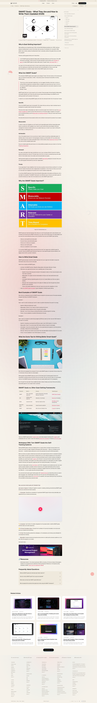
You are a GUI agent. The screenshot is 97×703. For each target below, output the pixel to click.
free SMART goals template (29, 288)
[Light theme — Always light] (83, 701)
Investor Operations (45, 692)
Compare (28, 685)
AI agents (53, 408)
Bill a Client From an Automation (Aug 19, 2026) (79, 672)
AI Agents (12, 685)
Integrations (13, 670)
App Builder (44, 665)
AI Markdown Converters (61, 691)
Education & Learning (45, 694)
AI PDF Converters (60, 688)
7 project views (35, 437)
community (35, 476)
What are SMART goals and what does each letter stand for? (32, 573)
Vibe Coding (44, 667)
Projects (12, 683)
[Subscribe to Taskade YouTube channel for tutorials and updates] (72, 701)
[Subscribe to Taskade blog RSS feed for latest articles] (77, 701)
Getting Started (13, 691)
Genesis (12, 681)
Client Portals (75, 690)
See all (12, 686)
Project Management (45, 678)
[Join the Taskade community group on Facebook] (79, 701)
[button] (40, 509)
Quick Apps (28, 665)
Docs (12, 689)
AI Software (59, 675)
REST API (12, 693)
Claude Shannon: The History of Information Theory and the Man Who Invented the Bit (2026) (79, 666)
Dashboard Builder (45, 670)
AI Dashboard (59, 681)
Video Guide (44, 664)
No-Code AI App (59, 677)
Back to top (67, 47)
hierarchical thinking (53, 139)
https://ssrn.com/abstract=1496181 (36, 565)
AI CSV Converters (60, 690)
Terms (20, 701)
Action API (13, 694)
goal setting (45, 158)
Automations (35, 465)
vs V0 (27, 691)
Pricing (73, 3)
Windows (28, 680)
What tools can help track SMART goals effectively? (30, 579)
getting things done (24, 145)
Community (29, 662)
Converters (60, 685)
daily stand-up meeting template (40, 113)
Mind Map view (54, 401)
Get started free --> (54, 62)
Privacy (18, 701)
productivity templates (44, 438)
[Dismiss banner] (95, 1)
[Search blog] (85, 6)
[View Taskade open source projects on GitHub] (74, 701)
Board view (54, 398)
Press (12, 673)
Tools (27, 666)
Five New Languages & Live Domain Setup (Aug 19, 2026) (79, 674)
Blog (74, 662)
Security (23, 701)
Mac (27, 679)
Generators (60, 673)
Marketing (43, 682)
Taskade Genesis (44, 473)
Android (28, 675)
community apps (57, 438)
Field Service (75, 693)
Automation (74, 684)
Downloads (29, 673)
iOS (27, 677)
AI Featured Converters (60, 687)
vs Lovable (28, 689)
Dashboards (28, 668)
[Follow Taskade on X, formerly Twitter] (70, 701)
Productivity (52, 40)
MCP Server (13, 672)
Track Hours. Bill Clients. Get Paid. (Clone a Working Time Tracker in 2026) (79, 665)
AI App (58, 678)
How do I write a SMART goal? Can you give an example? (31, 576)
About (12, 675)
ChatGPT (58, 665)
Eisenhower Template (56, 405)
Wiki (73, 679)
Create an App (13, 664)
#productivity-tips (59, 40)
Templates (59, 662)
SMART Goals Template (56, 394)
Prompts (74, 688)
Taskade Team (46, 40)
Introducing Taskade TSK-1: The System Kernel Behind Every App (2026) (79, 664)
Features (12, 667)
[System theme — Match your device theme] (82, 701)
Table (58, 668)
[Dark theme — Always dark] (85, 701)
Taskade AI (44, 662)
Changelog (75, 671)
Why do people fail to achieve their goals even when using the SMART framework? (37, 583)
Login (76, 3)
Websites (28, 669)
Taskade (13, 662)
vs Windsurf (28, 692)
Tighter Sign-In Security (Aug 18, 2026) (78, 675)
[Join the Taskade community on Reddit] (75, 701)
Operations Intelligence (45, 679)
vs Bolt (28, 688)
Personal (58, 669)
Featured (28, 664)
